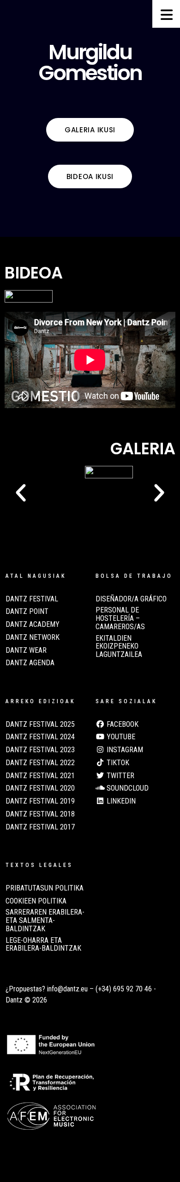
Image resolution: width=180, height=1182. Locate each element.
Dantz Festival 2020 (40, 788)
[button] (20, 493)
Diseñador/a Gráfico (131, 599)
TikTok (117, 763)
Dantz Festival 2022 (40, 763)
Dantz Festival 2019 (40, 801)
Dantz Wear (26, 650)
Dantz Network (33, 637)
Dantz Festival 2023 (40, 750)
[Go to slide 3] (81, 505)
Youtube (120, 737)
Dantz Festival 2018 (40, 814)
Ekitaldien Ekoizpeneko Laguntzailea (119, 646)
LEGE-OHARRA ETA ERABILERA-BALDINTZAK (43, 944)
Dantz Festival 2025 (40, 724)
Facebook (121, 724)
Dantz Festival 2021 (40, 776)
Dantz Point (27, 611)
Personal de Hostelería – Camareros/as (120, 618)
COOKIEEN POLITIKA (36, 901)
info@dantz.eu (67, 988)
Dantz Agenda (30, 663)
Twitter (119, 776)
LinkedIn (120, 801)
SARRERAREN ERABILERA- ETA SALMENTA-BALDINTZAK (45, 920)
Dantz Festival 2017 (40, 827)
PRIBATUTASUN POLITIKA (45, 888)
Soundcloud (127, 788)
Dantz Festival (32, 599)
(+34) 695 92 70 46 (124, 988)
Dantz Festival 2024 (40, 737)
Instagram (124, 750)
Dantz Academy (33, 624)
